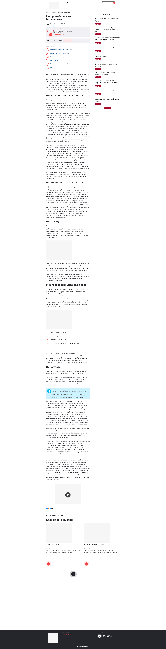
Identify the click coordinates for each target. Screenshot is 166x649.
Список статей (63, 3)
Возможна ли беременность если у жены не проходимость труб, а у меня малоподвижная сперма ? (107, 99)
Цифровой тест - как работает (60, 53)
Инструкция (54, 60)
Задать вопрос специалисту (59, 34)
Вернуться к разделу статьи (87, 574)
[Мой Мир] (50, 508)
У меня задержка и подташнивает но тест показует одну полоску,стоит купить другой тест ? (106, 82)
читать (54, 563)
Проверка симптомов (85, 3)
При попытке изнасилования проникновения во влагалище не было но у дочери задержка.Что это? (107, 39)
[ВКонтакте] (47, 508)
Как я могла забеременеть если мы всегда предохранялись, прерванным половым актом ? (106, 20)
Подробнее (98, 24)
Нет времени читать (67, 40)
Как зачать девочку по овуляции (94, 544)
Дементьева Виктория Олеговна (61, 30)
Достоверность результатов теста (61, 57)
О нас (73, 3)
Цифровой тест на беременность (61, 49)
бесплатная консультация (107, 636)
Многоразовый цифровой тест (60, 64)
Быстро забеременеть (52, 544)
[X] (52, 508)
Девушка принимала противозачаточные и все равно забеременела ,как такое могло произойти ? (106, 64)
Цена (52, 67)
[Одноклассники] (48, 508)
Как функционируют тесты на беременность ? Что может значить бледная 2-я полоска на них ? (107, 29)
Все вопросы (107, 107)
